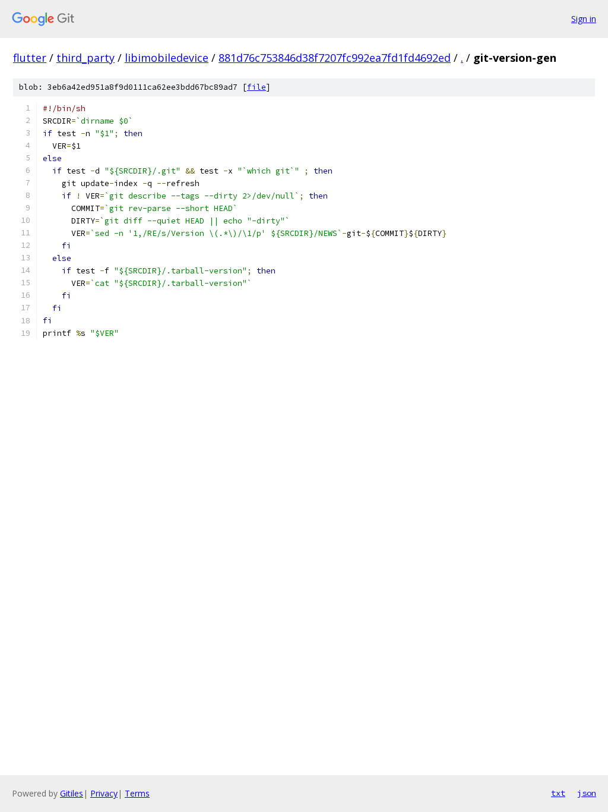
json (586, 793)
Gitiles (71, 793)
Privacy (104, 793)
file (256, 87)
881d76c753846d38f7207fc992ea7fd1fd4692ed (334, 58)
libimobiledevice (166, 58)
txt (558, 793)
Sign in (583, 18)
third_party (85, 58)
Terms (137, 793)
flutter (29, 58)
